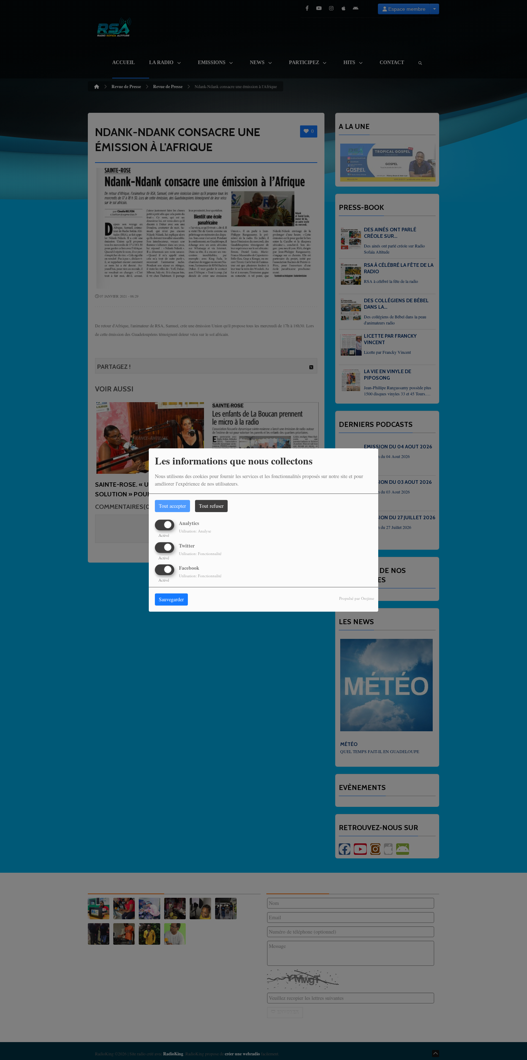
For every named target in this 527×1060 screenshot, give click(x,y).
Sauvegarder (171, 599)
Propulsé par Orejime (356, 598)
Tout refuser (211, 505)
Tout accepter (172, 505)
